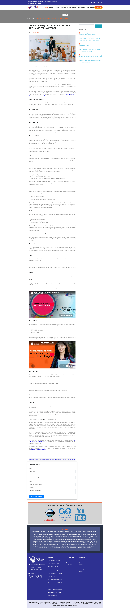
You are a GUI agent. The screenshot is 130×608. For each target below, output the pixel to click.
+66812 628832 (39, 569)
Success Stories (81, 7)
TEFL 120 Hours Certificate (54, 560)
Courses (51, 7)
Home (46, 7)
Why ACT (57, 7)
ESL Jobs (74, 7)
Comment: (31, 487)
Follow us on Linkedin (71, 459)
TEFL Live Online (51, 576)
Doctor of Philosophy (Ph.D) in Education (56, 582)
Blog (88, 7)
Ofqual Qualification (52, 595)
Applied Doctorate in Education (54, 592)
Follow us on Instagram (62, 459)
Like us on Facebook (45, 459)
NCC (67, 562)
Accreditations (64, 7)
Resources (81, 564)
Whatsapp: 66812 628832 (35, 3)
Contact (92, 7)
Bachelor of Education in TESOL (55, 579)
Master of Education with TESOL (55, 589)
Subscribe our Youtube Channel (35, 459)
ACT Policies (81, 569)
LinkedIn (30, 95)
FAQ (70, 7)
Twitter (72, 94)
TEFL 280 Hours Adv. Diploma (54, 566)
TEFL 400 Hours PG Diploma (54, 570)
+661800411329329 (37, 567)
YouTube (46, 95)
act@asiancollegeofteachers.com (36, 1)
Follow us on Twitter (53, 459)
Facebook (68, 94)
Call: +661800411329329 (51, 1)
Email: (30, 474)
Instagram (40, 95)
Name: (30, 468)
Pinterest (35, 95)
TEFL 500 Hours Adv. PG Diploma (55, 573)
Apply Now (98, 7)
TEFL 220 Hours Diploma (53, 563)
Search (98, 26)
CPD (67, 560)
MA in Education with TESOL (54, 586)
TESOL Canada (69, 564)
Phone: (30, 481)
